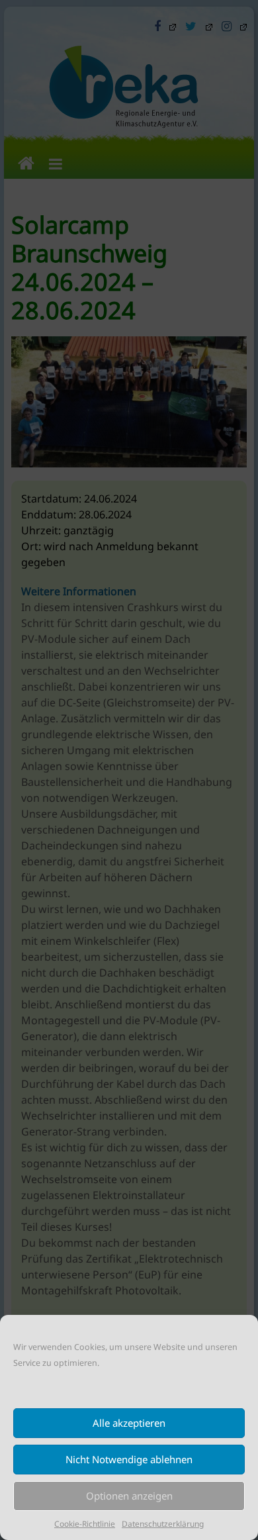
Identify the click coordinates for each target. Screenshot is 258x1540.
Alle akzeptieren (129, 1422)
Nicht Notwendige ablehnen (129, 1459)
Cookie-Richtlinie (84, 1523)
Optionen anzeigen (129, 1495)
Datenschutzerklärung (163, 1523)
